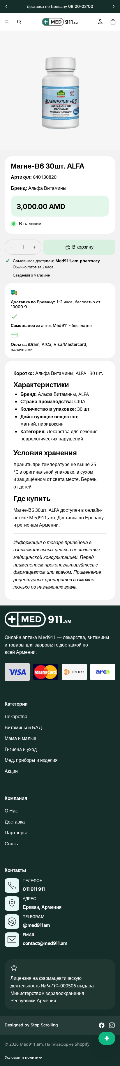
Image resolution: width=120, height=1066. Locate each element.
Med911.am (31, 1044)
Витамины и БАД (23, 727)
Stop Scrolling (44, 1024)
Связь (11, 843)
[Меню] (6, 22)
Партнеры (16, 832)
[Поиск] (19, 21)
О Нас (11, 811)
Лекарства (16, 716)
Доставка (15, 822)
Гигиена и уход (21, 749)
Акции (11, 771)
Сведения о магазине (31, 275)
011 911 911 (34, 889)
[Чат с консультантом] (106, 1038)
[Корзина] (113, 21)
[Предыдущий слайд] (6, 6)
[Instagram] (111, 1025)
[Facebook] (101, 1025)
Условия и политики (24, 1057)
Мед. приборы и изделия (31, 760)
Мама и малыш (21, 738)
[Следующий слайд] (113, 6)
